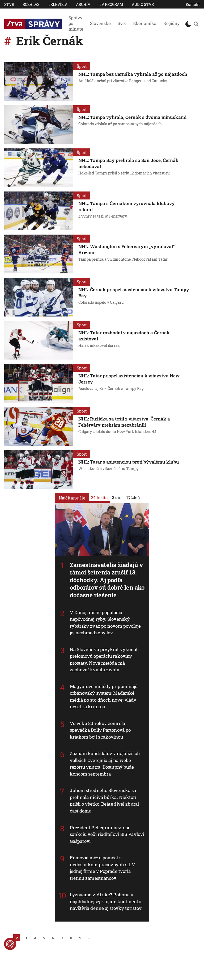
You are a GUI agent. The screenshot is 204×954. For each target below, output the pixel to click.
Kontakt (193, 4)
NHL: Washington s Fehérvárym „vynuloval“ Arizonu (126, 249)
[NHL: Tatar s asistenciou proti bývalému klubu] (38, 469)
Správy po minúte (76, 23)
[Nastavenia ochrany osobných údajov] (10, 944)
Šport (82, 66)
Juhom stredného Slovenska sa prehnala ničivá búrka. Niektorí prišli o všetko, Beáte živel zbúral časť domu (104, 800)
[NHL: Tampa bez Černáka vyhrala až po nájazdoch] (38, 81)
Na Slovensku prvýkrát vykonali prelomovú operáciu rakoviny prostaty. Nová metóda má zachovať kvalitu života (104, 659)
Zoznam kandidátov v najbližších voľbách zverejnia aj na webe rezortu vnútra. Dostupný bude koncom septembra (105, 763)
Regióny (171, 23)
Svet (122, 23)
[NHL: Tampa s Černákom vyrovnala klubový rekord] (38, 210)
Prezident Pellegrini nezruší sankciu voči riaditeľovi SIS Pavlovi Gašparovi (107, 834)
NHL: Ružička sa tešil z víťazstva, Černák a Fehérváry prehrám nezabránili (124, 422)
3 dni (117, 497)
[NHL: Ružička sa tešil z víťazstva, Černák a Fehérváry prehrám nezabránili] (38, 426)
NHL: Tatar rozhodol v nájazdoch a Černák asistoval (124, 336)
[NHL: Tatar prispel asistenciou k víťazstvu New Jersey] (38, 383)
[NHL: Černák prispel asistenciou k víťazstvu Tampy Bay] (38, 297)
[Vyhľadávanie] (196, 24)
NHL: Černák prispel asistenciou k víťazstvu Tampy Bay (133, 292)
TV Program (111, 4)
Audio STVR (143, 4)
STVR (9, 4)
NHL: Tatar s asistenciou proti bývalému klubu (128, 462)
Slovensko (100, 23)
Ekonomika (144, 23)
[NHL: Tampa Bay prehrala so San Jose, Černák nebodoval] (38, 167)
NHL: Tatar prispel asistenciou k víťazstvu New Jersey (129, 379)
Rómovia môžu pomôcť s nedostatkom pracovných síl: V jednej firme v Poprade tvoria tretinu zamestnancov (102, 868)
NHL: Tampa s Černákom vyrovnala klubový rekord (126, 206)
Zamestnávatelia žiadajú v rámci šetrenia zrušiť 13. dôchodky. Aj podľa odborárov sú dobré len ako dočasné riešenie (107, 580)
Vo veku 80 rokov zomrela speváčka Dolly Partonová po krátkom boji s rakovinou (100, 730)
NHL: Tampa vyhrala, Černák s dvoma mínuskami (132, 117)
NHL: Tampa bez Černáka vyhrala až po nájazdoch (132, 74)
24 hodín (99, 497)
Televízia (57, 4)
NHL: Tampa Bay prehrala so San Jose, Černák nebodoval (128, 163)
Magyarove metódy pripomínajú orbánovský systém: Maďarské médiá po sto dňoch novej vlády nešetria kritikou (104, 696)
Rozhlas (31, 4)
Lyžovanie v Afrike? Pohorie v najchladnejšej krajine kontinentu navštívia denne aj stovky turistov (106, 901)
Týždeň (133, 497)
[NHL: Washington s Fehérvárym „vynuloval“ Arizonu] (38, 254)
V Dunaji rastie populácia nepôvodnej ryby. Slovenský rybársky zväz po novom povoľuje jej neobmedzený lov (105, 622)
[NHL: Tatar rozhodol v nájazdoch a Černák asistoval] (38, 340)
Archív (83, 4)
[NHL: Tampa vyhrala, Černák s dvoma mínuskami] (38, 124)
